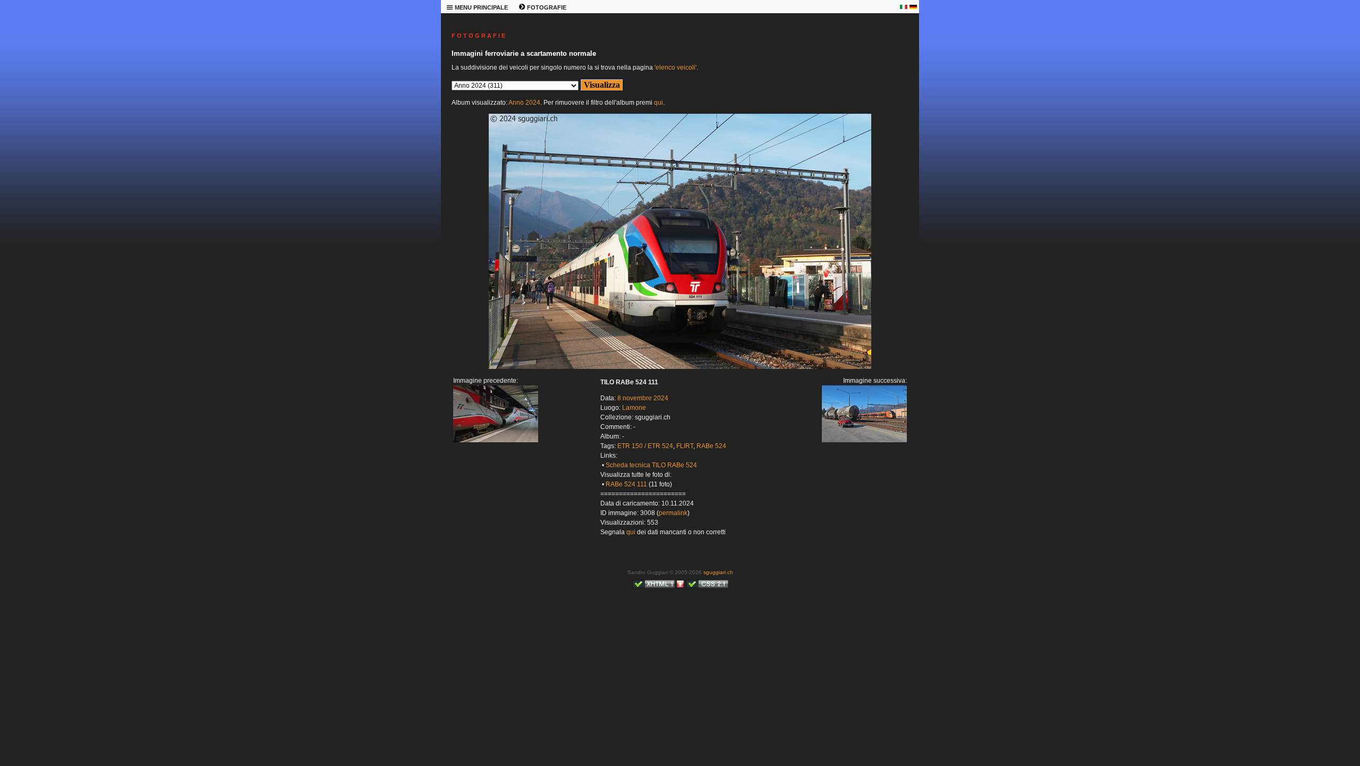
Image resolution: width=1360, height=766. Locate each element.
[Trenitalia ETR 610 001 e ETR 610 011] (495, 440)
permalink (673, 513)
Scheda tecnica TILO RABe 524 (651, 465)
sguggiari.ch (718, 572)
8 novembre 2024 (642, 398)
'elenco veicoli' (675, 67)
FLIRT (684, 446)
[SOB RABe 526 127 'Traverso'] (680, 367)
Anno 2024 (524, 102)
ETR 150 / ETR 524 (645, 446)
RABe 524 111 (626, 484)
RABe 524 (711, 446)
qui (658, 102)
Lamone (634, 407)
